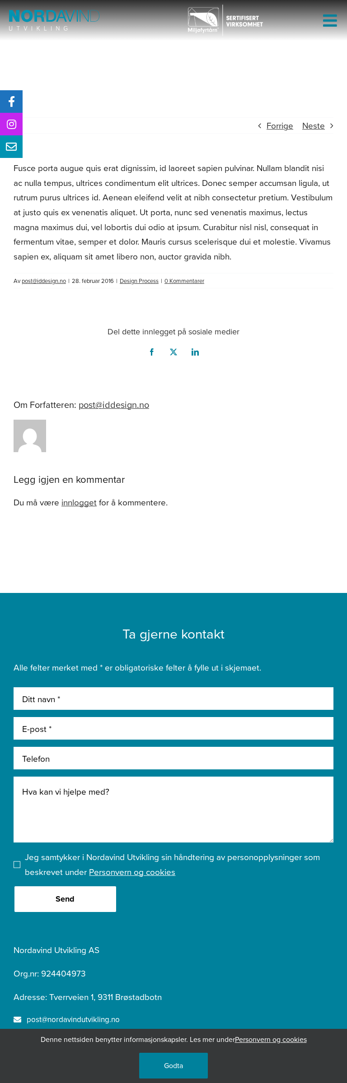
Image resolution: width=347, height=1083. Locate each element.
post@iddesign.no (44, 281)
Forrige (280, 125)
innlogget (79, 502)
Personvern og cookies (132, 871)
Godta (173, 1065)
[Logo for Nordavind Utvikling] (54, 14)
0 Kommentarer (184, 281)
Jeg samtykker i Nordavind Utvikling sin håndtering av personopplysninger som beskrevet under (172, 864)
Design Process (139, 281)
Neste (313, 125)
